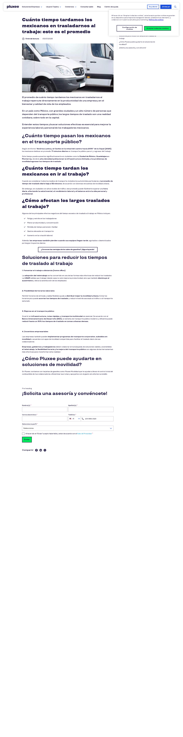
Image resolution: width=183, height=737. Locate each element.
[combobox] (74, 418)
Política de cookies (156, 20)
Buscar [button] (175, 7)
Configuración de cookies (129, 28)
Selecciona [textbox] (28, 428)
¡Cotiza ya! (166, 7)
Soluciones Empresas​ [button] (31, 7)
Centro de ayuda (111, 7)
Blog (99, 7)
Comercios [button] (69, 7)
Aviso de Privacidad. (84, 434)
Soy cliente (153, 7)
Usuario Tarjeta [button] (52, 7)
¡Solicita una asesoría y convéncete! (132, 48)
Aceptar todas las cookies (158, 28)
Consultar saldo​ (86, 7)
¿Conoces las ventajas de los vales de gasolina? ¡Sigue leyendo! (68, 250)
